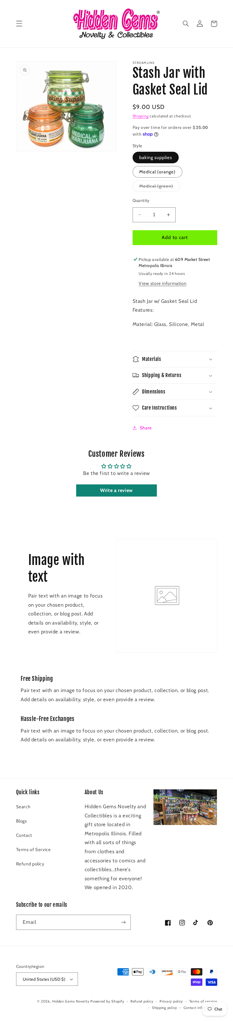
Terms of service (203, 1001)
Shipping (141, 116)
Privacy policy (171, 1001)
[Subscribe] (123, 922)
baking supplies (155, 157)
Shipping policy (164, 1008)
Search (23, 806)
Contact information (200, 1008)
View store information (162, 283)
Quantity (141, 200)
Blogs (21, 821)
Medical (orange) (157, 172)
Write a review (116, 490)
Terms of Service (33, 849)
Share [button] (146, 428)
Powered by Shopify (107, 1001)
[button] (19, 24)
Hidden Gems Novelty (70, 1001)
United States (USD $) (44, 979)
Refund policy (30, 864)
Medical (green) (159, 187)
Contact (24, 835)
